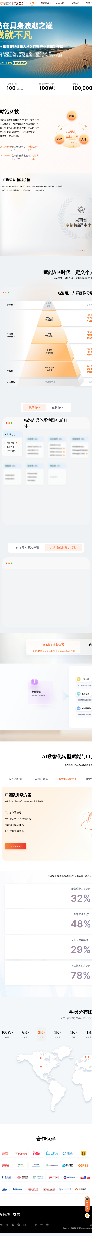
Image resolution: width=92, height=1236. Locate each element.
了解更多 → (16, 850)
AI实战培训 (15, 782)
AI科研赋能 (41, 782)
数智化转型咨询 (68, 782)
